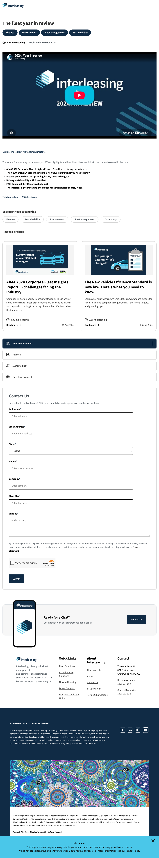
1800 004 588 (124, 683)
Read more (12, 325)
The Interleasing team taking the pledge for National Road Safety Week (44, 187)
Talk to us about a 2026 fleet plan (19, 197)
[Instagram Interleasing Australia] (137, 731)
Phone (12, 461)
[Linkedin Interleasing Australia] (130, 731)
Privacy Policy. (133, 851)
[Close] (155, 841)
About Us (92, 676)
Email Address (16, 426)
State (12, 444)
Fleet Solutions (67, 666)
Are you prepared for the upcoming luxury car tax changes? (37, 176)
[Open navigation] (155, 6)
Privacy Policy (94, 688)
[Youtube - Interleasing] (146, 731)
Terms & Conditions (97, 695)
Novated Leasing (67, 682)
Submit (16, 578)
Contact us (136, 619)
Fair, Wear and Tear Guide (69, 696)
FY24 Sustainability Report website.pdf (27, 184)
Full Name (14, 409)
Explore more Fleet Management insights (23, 152)
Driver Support (67, 688)
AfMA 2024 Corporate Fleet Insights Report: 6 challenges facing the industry (46, 169)
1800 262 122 (124, 693)
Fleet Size (14, 496)
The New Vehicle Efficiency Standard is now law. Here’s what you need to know (48, 173)
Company (14, 479)
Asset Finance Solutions (66, 674)
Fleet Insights (94, 670)
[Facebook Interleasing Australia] (122, 731)
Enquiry (13, 513)
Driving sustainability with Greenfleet (26, 180)
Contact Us (92, 682)
